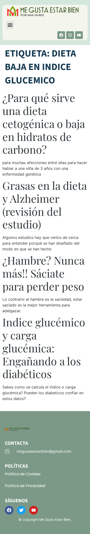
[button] (10, 25)
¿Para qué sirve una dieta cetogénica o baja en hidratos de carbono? (43, 123)
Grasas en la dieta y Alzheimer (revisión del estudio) (44, 204)
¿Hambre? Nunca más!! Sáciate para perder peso (43, 273)
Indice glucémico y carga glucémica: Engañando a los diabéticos (43, 348)
